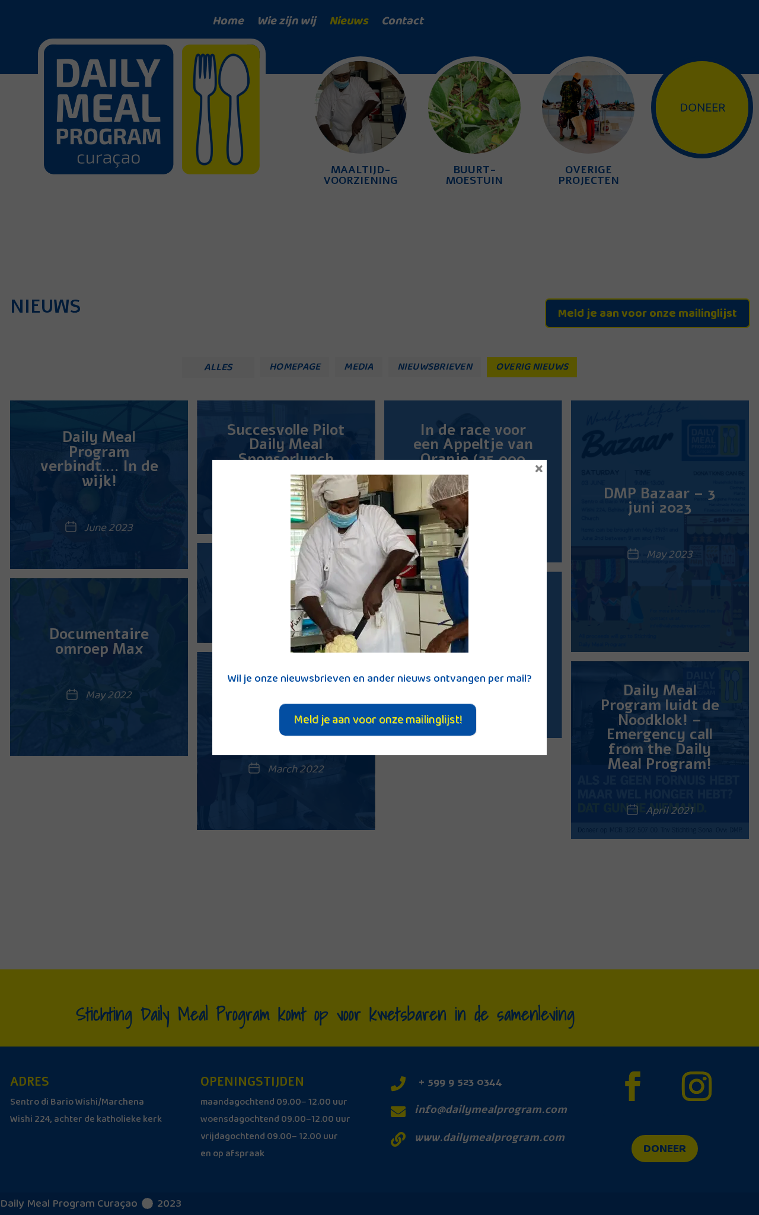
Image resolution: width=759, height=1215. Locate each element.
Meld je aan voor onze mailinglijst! (378, 719)
